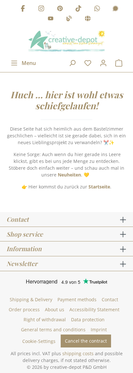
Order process (24, 309)
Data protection (88, 319)
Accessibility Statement (94, 309)
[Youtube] (51, 19)
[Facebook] (23, 9)
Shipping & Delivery (31, 299)
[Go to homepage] (66, 41)
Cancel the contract (86, 341)
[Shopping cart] (119, 63)
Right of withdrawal (45, 319)
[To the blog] (69, 19)
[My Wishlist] (88, 63)
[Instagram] (41, 9)
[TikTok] (78, 9)
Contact (110, 299)
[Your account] (103, 63)
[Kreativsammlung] (88, 19)
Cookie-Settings (39, 341)
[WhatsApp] (97, 9)
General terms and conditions (53, 329)
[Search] (72, 63)
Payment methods (77, 299)
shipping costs (78, 353)
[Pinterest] (60, 9)
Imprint (99, 329)
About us (54, 309)
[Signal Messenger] (115, 9)
